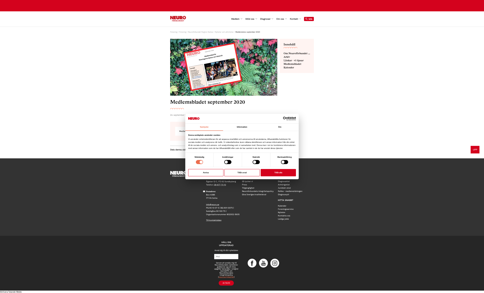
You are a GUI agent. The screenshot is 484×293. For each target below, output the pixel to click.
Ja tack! (226, 283)
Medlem (235, 19)
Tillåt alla (278, 172)
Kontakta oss (284, 215)
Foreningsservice (286, 209)
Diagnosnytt (283, 194)
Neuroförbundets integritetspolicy (258, 191)
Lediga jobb (283, 219)
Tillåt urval (242, 172)
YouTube (263, 263)
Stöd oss (250, 19)
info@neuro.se (212, 204)
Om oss (280, 19)
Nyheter (281, 212)
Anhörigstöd (284, 184)
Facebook (252, 263)
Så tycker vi (247, 181)
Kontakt (294, 19)
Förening (173, 32)
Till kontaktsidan (213, 220)
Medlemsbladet (292, 63)
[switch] (227, 162)
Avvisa (206, 172)
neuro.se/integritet (226, 277)
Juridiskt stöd (284, 188)
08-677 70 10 (220, 185)
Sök (310, 19)
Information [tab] (242, 127)
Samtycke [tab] (204, 127)
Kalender (289, 67)
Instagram (274, 263)
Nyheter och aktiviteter (224, 32)
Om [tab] (279, 127)
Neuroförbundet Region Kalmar (200, 32)
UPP (475, 149)
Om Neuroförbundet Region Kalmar (297, 53)
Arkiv (287, 56)
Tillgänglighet (248, 188)
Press (244, 184)
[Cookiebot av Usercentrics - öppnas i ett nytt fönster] (285, 119)
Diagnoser (265, 19)
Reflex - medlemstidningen (290, 191)
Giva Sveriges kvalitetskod (254, 194)
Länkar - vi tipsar (294, 60)
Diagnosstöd (284, 181)
